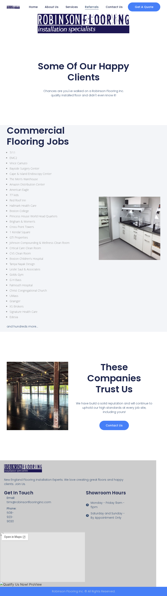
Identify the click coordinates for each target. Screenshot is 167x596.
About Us (51, 7)
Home (33, 7)
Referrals (92, 7)
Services (72, 7)
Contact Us (114, 7)
